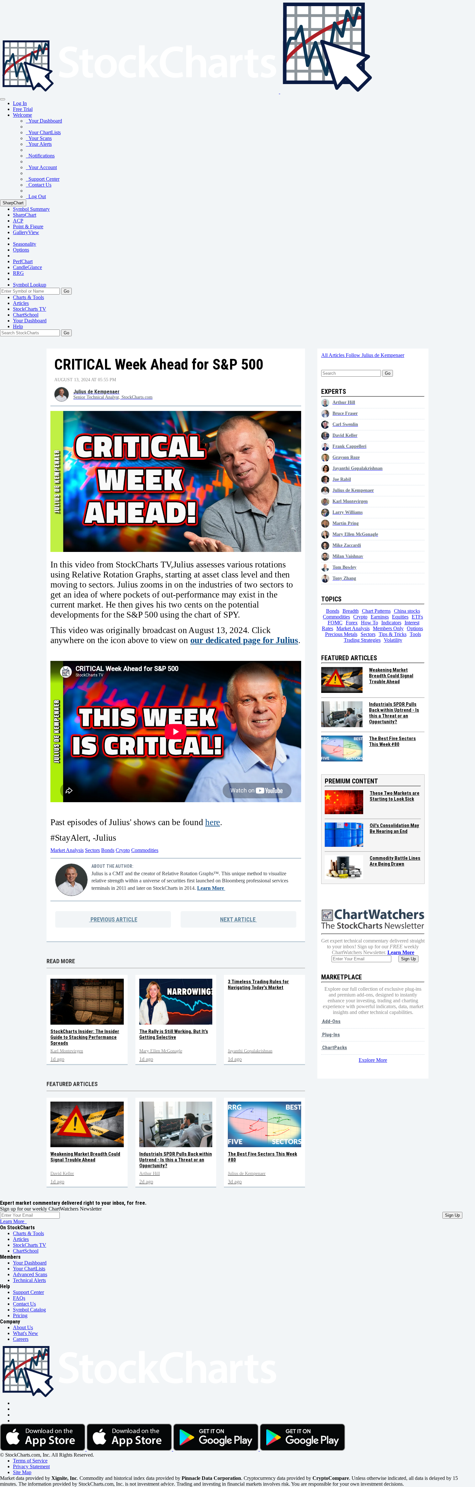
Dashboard (30, 320)
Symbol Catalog (29, 1309)
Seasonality (24, 244)
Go (66, 291)
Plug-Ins (330, 1035)
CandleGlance (27, 267)
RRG (18, 273)
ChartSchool (25, 315)
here (212, 822)
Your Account (41, 167)
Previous (113, 919)
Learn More (211, 888)
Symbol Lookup (29, 284)
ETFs (417, 617)
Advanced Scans (30, 1274)
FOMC (335, 622)
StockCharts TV (29, 309)
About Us (23, 1327)
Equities (400, 617)
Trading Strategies (362, 640)
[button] (22, 115)
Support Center (42, 179)
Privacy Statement (31, 1466)
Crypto (123, 850)
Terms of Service (30, 1460)
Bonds (107, 850)
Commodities (144, 850)
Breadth (351, 611)
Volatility (393, 640)
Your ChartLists (43, 132)
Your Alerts (39, 144)
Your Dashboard (44, 121)
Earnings (380, 617)
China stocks (407, 611)
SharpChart (13, 202)
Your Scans (39, 138)
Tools (415, 634)
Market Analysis (67, 850)
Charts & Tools (28, 297)
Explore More (373, 1060)
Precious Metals (341, 634)
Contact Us (38, 185)
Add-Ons (331, 1021)
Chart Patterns (376, 611)
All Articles (333, 355)
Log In (20, 103)
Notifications (40, 155)
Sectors (92, 850)
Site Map (22, 1472)
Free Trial (23, 109)
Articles (21, 303)
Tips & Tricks (392, 634)
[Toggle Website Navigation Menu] (2, 99)
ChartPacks (334, 1048)
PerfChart (23, 261)
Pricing (20, 1315)
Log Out (36, 196)
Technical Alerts (29, 1280)
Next (238, 919)
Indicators (391, 622)
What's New (25, 1333)
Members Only (388, 628)
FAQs (19, 1298)
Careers (20, 1339)
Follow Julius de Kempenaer (375, 355)
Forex (352, 622)
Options (21, 250)
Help (18, 326)
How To (369, 622)
